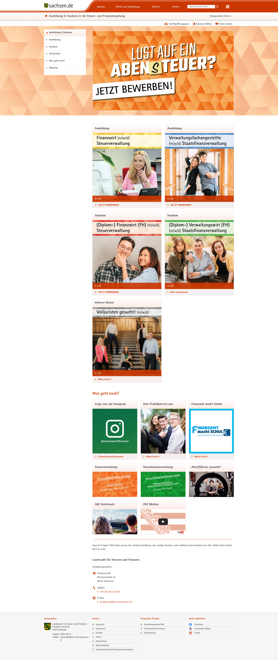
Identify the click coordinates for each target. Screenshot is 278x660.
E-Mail (197, 633)
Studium (53, 46)
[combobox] (201, 7)
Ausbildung (54, 39)
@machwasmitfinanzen (111, 456)
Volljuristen (54, 53)
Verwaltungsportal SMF (154, 624)
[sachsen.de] (66, 6)
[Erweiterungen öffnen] (227, 6)
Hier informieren (179, 292)
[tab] (66, 619)
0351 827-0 (65, 634)
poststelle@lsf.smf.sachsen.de (74, 638)
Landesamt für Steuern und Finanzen (69, 624)
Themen (156, 6)
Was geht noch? (57, 60)
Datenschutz (101, 641)
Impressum (100, 629)
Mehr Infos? (104, 379)
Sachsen (101, 6)
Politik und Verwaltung (127, 6)
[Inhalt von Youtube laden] (163, 521)
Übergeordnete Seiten (220, 16)
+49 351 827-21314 (110, 591)
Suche (98, 637)
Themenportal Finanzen (154, 629)
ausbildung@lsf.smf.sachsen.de (116, 602)
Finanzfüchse (150, 633)
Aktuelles (53, 67)
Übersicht (100, 624)
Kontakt (99, 633)
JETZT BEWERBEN (108, 205)
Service (175, 6)
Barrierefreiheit (102, 645)
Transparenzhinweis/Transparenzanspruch (114, 649)
